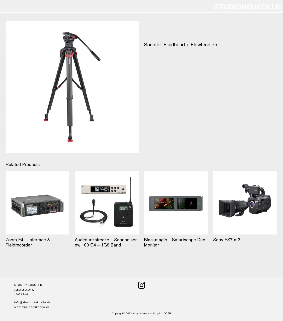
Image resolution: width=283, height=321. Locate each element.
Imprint (158, 313)
